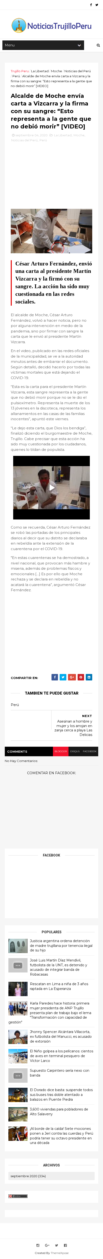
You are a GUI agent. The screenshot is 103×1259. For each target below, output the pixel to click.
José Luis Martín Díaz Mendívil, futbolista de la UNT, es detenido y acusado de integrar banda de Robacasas (58, 967)
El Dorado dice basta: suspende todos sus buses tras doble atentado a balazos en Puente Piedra (61, 1094)
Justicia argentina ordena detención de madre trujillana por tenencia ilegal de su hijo (61, 945)
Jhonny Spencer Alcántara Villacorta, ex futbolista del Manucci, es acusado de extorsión (61, 1036)
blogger (61, 751)
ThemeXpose (60, 1253)
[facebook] (91, 5)
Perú (16, 76)
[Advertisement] (51, 177)
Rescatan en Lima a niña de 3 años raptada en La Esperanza (59, 986)
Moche (56, 71)
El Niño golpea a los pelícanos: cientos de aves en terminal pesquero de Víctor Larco (61, 1056)
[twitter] (96, 5)
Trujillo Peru (20, 71)
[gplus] (47, 1245)
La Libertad (40, 71)
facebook (90, 751)
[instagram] (37, 1245)
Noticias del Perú (77, 71)
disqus (75, 751)
